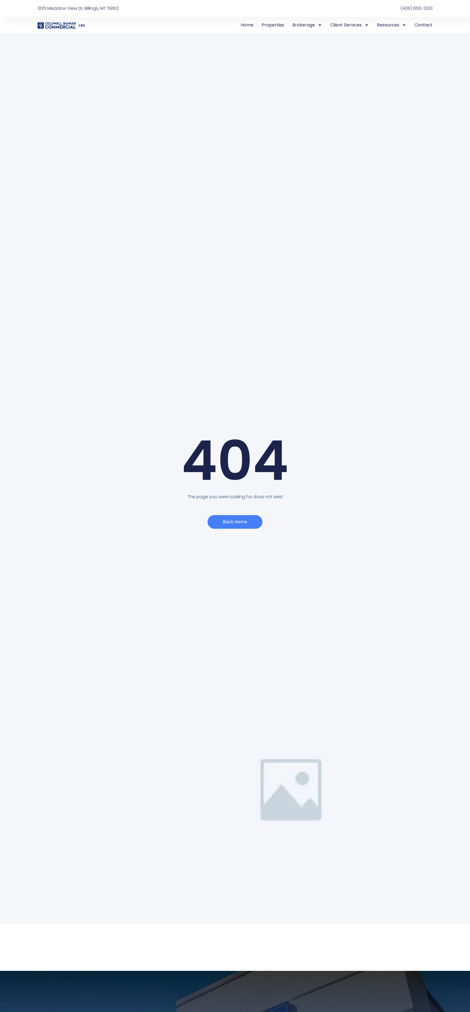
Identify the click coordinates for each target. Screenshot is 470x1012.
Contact (423, 25)
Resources (388, 25)
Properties (273, 25)
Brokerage (303, 25)
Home (247, 25)
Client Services (346, 25)
